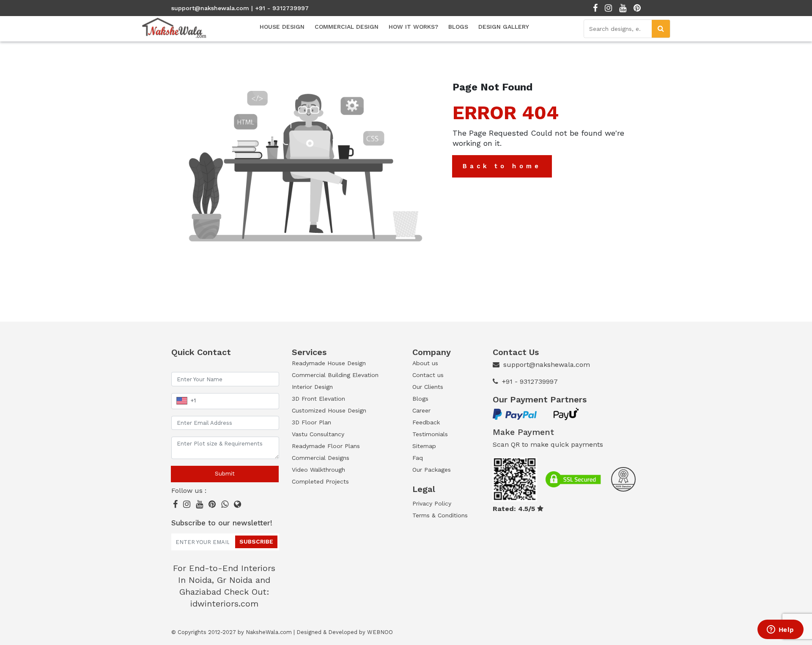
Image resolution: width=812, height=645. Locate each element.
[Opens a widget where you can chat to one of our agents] (780, 630)
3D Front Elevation (318, 398)
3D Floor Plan (311, 422)
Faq (417, 457)
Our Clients (427, 386)
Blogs (420, 398)
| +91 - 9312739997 (280, 8)
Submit (225, 473)
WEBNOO (380, 632)
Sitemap (424, 446)
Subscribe (256, 541)
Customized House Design (329, 410)
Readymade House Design (329, 363)
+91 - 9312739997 (530, 381)
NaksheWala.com (269, 632)
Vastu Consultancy (318, 434)
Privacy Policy (431, 503)
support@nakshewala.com (210, 8)
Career (421, 410)
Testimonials (430, 434)
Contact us (428, 375)
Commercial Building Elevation (335, 375)
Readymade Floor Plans (326, 446)
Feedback (426, 422)
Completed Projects (320, 481)
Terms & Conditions (440, 515)
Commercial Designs (320, 457)
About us (425, 363)
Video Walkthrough (318, 469)
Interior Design (312, 386)
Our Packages (431, 469)
